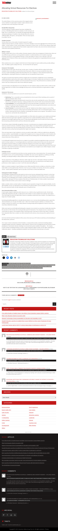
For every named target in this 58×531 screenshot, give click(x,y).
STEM (3, 423)
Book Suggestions (33, 407)
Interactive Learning (34, 415)
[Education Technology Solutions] (22, 2)
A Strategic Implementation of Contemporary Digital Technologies (16, 458)
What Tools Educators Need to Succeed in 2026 (13, 315)
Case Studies (32, 410)
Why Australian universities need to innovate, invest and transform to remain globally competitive (31, 338)
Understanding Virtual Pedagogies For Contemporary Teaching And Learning (27, 370)
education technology (15, 266)
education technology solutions (30, 266)
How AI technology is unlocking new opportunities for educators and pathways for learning (22, 455)
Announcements (6, 407)
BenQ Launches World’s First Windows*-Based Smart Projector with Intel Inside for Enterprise (23, 463)
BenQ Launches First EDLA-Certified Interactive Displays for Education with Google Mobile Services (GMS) (26, 453)
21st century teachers (13, 265)
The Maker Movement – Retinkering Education (18, 360)
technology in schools (36, 268)
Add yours (21, 295)
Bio (5, 236)
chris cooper (23, 265)
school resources (24, 268)
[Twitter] (4, 247)
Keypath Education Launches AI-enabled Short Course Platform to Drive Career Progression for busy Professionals (26, 321)
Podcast (31, 420)
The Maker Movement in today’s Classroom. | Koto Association (22, 358)
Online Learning (5, 420)
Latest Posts (12, 236)
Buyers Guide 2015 (6, 410)
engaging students (13, 268)
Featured (11, 263)
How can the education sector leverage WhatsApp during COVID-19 (24, 383)
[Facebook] (6, 247)
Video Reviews (32, 425)
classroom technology (34, 265)
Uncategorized (5, 425)
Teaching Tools (26, 263)
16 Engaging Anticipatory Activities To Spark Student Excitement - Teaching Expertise (27, 349)
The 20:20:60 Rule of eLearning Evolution (11, 465)
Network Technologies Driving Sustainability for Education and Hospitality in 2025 (22, 318)
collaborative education (48, 265)
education (5, 266)
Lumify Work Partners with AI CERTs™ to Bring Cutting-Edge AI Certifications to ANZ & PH (24, 325)
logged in (10, 299)
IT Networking (5, 417)
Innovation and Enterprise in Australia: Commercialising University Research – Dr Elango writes (30, 334)
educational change (46, 266)
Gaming (4, 415)
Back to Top (28, 432)
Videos (3, 428)
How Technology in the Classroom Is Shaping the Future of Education (25, 351)
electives (4, 268)
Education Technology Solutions (11, 11)
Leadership (18, 263)
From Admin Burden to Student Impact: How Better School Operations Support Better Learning (25, 313)
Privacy (47, 529)
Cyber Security (5, 412)
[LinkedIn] (8, 247)
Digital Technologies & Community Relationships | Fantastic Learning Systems (25, 368)
